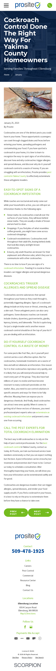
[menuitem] (15, 657)
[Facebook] (25, 626)
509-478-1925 (28, 550)
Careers (27, 565)
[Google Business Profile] (30, 626)
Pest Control (28, 570)
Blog (28, 585)
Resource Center (28, 580)
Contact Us (28, 590)
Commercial (28, 575)
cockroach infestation (14, 268)
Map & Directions (28, 613)
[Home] (28, 5)
